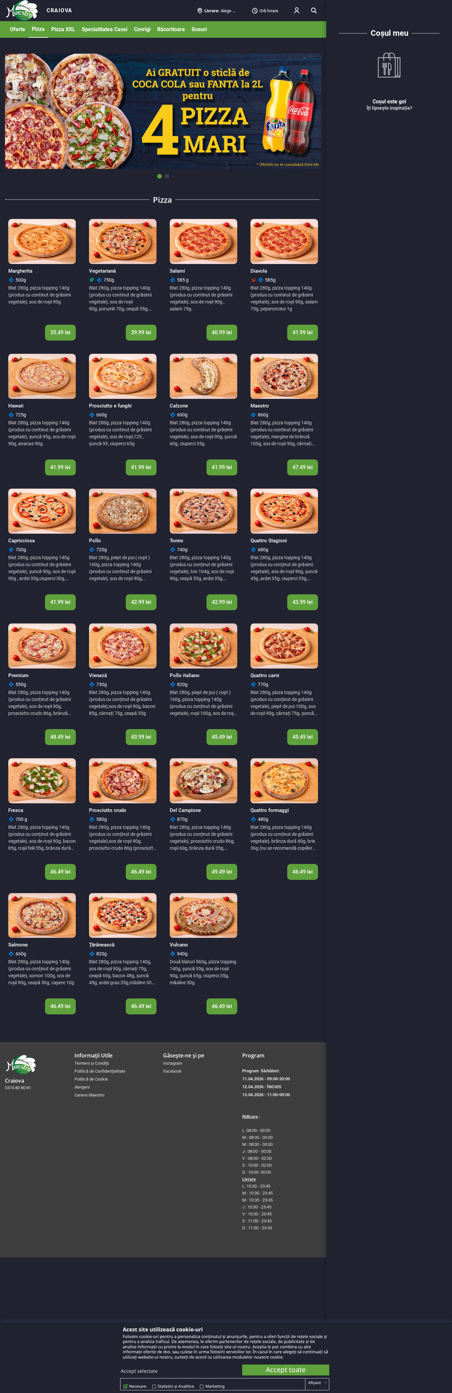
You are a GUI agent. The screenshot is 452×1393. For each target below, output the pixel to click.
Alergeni (82, 1087)
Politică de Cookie (91, 1079)
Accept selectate (139, 1371)
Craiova (59, 10)
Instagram (172, 1063)
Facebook (172, 1071)
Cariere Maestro (89, 1095)
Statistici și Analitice (176, 1386)
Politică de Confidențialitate (99, 1071)
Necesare (137, 1386)
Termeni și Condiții (91, 1063)
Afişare (314, 1382)
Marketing (215, 1386)
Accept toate (286, 1369)
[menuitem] (59, 11)
